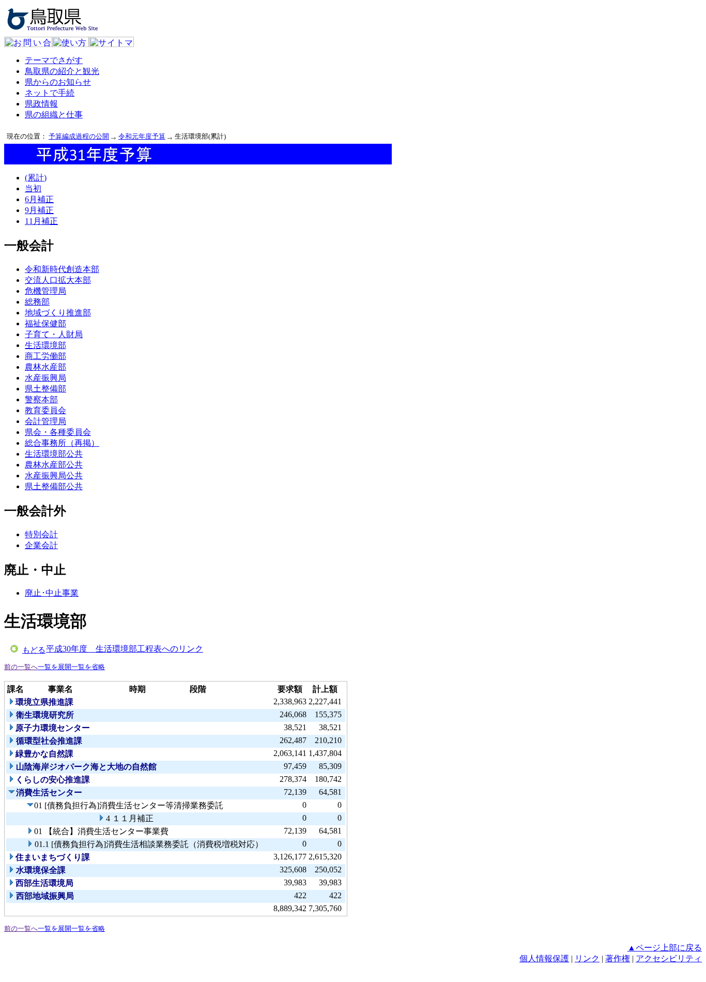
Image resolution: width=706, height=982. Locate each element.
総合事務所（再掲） (62, 443)
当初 (33, 188)
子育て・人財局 (54, 334)
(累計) (36, 177)
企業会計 (41, 545)
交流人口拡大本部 (58, 280)
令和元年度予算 (141, 136)
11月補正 (41, 221)
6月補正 (39, 199)
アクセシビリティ (669, 958)
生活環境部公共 (54, 453)
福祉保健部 (45, 323)
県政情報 (41, 103)
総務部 (37, 301)
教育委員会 (45, 410)
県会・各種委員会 (58, 432)
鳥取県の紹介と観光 (62, 71)
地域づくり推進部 (58, 312)
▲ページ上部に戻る (664, 947)
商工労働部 (45, 356)
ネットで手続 (49, 92)
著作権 (617, 958)
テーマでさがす (54, 60)
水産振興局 (45, 377)
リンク (587, 958)
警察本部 (41, 399)
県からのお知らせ (58, 82)
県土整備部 (45, 388)
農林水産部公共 (54, 464)
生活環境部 (45, 345)
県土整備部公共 (54, 486)
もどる (33, 650)
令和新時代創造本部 (62, 269)
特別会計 (41, 534)
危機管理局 (45, 290)
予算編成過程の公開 (79, 136)
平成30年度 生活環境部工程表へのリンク (124, 648)
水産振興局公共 (54, 475)
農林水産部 (45, 366)
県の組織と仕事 (54, 114)
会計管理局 (45, 421)
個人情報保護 (544, 958)
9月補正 (39, 210)
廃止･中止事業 (52, 592)
